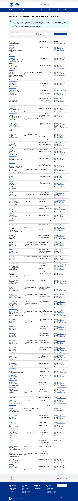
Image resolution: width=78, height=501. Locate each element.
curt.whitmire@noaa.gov (61, 132)
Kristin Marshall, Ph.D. (12, 298)
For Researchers (37, 485)
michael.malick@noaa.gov (61, 348)
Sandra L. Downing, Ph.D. (13, 402)
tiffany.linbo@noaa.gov (60, 435)
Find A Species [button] (12, 9)
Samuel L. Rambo (12, 400)
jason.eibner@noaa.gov (61, 209)
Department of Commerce (34, 499)
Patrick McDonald (12, 371)
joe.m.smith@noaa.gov (60, 236)
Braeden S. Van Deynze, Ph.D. (14, 90)
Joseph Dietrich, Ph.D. (12, 258)
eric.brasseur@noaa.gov (61, 172)
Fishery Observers (26, 492)
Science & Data (38, 488)
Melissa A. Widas (12, 340)
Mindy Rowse (11, 356)
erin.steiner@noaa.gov (60, 182)
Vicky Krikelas (11, 461)
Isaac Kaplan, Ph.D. (12, 194)
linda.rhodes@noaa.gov (61, 315)
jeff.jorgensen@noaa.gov (61, 216)
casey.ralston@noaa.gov (61, 109)
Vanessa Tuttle (11, 459)
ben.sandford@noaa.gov (61, 79)
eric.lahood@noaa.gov (60, 177)
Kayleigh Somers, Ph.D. (13, 282)
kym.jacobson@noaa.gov (61, 302)
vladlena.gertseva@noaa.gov (61, 467)
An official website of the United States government (25, 0)
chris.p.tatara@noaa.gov (61, 124)
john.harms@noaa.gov (60, 245)
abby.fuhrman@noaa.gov (61, 48)
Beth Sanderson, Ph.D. (13, 81)
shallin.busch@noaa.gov (61, 413)
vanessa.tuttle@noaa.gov (61, 460)
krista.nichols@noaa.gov (61, 297)
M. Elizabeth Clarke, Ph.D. (13, 321)
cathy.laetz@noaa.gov (60, 111)
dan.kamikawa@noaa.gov (61, 137)
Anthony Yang (11, 72)
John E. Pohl (11, 242)
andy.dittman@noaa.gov (61, 66)
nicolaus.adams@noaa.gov (61, 366)
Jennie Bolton (11, 217)
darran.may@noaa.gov (60, 139)
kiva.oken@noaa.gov (60, 294)
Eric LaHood (11, 176)
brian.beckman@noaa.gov (61, 94)
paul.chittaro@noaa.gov (61, 376)
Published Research (39, 486)
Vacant (10, 442)
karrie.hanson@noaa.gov (61, 271)
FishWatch (12, 489)
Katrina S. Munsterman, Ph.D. (14, 280)
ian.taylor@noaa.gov (60, 193)
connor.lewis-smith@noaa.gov (62, 127)
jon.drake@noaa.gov (60, 250)
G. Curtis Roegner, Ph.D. (13, 185)
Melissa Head (11, 342)
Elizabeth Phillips (11, 169)
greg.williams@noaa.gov (61, 189)
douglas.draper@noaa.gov (61, 161)
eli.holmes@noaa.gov (60, 164)
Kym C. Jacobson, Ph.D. (13, 301)
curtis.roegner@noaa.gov (61, 186)
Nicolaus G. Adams (12, 365)
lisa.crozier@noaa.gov (60, 317)
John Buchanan (11, 237)
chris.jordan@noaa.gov (60, 116)
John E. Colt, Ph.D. (12, 239)
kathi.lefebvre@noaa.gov (61, 274)
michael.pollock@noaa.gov (61, 350)
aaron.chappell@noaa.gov (61, 45)
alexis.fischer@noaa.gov (61, 61)
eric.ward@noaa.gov (60, 179)
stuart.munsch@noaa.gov (61, 423)
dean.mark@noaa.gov (60, 150)
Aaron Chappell (11, 45)
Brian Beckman (11, 93)
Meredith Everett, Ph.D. (13, 344)
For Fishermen (24, 485)
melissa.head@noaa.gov (61, 343)
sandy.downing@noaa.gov (61, 403)
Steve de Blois (11, 417)
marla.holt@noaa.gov (60, 327)
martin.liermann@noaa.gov (61, 329)
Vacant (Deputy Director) (13, 448)
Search (61, 34)
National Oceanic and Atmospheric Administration (48, 499)
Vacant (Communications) (13, 446)
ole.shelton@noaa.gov (60, 68)
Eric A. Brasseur (11, 171)
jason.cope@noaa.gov (60, 207)
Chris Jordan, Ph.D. (12, 115)
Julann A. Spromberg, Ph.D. (13, 263)
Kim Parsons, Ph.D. (12, 289)
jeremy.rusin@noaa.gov (61, 228)
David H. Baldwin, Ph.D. (13, 142)
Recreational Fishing (26, 491)
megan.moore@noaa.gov (61, 338)
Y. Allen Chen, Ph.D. (12, 468)
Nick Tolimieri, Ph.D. (12, 363)
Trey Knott (11, 440)
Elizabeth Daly (11, 165)
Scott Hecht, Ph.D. (12, 410)
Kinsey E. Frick (11, 292)
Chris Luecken (11, 118)
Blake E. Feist (11, 83)
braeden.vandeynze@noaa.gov (62, 90)
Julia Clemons (11, 265)
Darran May (11, 139)
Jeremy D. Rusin (11, 227)
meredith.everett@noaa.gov (61, 345)
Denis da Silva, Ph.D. (12, 151)
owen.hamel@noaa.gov (61, 369)
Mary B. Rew (11, 330)
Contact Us (48, 485)
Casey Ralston (11, 108)
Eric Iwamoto (11, 174)
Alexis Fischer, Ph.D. (12, 60)
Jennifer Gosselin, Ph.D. (13, 224)
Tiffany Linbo (11, 434)
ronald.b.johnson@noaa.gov (61, 394)
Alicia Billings (11, 63)
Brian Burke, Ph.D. (12, 95)
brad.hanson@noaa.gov (61, 89)
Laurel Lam (11, 306)
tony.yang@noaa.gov (60, 73)
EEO (35, 497)
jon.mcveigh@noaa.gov (61, 254)
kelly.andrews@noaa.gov (61, 285)
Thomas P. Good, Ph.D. (13, 432)
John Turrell (11, 246)
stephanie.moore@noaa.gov (61, 416)
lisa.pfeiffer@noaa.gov (60, 320)
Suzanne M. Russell (12, 427)
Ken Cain (10, 287)
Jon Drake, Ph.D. (11, 249)
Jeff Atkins (10, 213)
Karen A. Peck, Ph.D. (12, 268)
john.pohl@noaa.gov (60, 243)
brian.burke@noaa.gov (60, 96)
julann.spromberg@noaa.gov (61, 264)
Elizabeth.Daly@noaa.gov (61, 166)
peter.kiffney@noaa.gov (61, 383)
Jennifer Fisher (11, 220)
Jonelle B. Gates (11, 256)
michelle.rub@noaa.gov (60, 355)
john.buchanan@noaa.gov (61, 238)
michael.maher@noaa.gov (61, 352)
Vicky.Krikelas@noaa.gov (61, 462)
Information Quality (43, 497)
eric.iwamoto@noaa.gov (61, 175)
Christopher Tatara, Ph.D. (13, 123)
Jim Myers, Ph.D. (11, 232)
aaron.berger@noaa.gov (61, 43)
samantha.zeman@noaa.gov (61, 398)
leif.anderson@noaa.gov (61, 312)
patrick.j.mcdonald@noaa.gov (61, 372)
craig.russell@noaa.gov (60, 129)
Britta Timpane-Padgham (13, 102)
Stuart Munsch (11, 422)
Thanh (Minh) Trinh (12, 430)
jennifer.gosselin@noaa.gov (61, 225)
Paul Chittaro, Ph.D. (12, 375)
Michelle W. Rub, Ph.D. (12, 354)
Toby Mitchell (11, 437)
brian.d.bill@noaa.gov (60, 99)
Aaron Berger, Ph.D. (12, 42)
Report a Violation (51, 489)
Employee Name (14, 32)
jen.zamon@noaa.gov (60, 211)
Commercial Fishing (26, 489)
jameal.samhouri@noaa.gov (61, 197)
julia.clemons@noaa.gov (61, 266)
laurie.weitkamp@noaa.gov (61, 310)
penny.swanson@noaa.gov (61, 380)
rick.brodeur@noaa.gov (60, 390)
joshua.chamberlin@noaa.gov (62, 261)
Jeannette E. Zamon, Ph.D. (13, 210)
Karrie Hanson (11, 271)
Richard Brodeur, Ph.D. (13, 389)
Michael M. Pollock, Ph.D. (13, 349)
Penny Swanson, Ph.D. (13, 380)
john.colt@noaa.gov (60, 240)
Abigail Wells (11, 49)
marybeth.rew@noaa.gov (61, 331)
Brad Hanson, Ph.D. (12, 88)
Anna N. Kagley (11, 70)
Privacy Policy (58, 497)
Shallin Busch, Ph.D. (12, 412)
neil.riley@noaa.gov (60, 362)
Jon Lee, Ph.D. (11, 251)
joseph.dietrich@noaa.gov (61, 259)
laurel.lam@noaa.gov (60, 307)
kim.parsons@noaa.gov (61, 290)
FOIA (38, 497)
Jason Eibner (11, 208)
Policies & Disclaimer (51, 497)
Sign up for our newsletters (21, 478)
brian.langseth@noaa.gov (61, 101)
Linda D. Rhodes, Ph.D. (13, 314)
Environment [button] (42, 9)
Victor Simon (11, 464)
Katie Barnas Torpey (12, 278)
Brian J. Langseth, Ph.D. (13, 100)
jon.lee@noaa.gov (60, 252)
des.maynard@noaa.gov (61, 154)
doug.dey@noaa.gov (60, 159)
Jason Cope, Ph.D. (12, 206)
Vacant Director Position (13, 458)
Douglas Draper (11, 160)
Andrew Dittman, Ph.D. (13, 65)
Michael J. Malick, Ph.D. (12, 347)
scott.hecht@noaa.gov (60, 410)
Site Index (12, 491)
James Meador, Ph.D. (12, 199)
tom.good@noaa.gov (60, 433)
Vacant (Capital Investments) (13, 444)
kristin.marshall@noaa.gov (61, 299)
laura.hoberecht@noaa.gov (61, 304)
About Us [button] (67, 9)
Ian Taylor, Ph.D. (12, 192)
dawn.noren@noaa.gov (60, 147)
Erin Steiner (11, 181)
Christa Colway (11, 121)
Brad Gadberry (11, 85)
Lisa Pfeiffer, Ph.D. (12, 319)
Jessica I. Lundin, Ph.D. (12, 229)
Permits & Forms (25, 488)
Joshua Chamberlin (12, 260)
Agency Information (13, 485)
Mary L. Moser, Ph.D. (12, 335)
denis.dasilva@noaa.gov (61, 152)
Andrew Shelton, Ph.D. (13, 67)
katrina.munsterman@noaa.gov (62, 281)
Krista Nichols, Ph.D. (12, 296)
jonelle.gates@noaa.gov (61, 257)
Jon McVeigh (11, 253)
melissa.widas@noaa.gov (61, 341)
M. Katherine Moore (12, 323)
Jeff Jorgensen (11, 215)
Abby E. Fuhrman (12, 47)
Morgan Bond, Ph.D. (12, 358)
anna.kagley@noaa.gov (60, 70)
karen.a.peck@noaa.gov (61, 269)
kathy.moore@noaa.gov (61, 324)
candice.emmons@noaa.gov (61, 107)
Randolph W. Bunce (12, 387)
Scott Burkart (11, 408)
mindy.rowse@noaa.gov (61, 357)
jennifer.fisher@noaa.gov (61, 221)
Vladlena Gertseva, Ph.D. (13, 466)
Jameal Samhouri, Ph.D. (13, 196)
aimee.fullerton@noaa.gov (61, 56)
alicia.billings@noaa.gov (61, 63)
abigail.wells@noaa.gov (60, 50)
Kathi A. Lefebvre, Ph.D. (13, 273)
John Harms (11, 244)
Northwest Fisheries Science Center (16, 13)
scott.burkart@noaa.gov (61, 409)
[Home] (14, 4)
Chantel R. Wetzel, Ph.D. (13, 113)
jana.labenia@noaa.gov (61, 204)
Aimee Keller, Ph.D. (12, 58)
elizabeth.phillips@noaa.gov (61, 170)
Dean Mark (11, 149)
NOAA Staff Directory (51, 494)
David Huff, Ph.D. (12, 144)
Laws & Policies (13, 488)
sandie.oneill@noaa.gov (61, 405)
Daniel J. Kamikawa (12, 136)
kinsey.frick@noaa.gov (60, 292)
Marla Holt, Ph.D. (12, 326)
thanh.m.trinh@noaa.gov (61, 431)
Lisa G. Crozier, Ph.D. (12, 316)
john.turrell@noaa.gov (60, 247)
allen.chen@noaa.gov (60, 469)
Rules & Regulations (26, 486)
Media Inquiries (50, 488)
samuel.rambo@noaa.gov (61, 401)
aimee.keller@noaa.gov (61, 59)
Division (38, 32)
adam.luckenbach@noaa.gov (61, 53)
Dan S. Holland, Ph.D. (12, 134)
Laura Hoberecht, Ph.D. (13, 303)
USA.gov (63, 497)
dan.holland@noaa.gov (60, 135)
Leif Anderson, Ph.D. (12, 311)
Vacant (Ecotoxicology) (13, 451)
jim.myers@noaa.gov (60, 233)
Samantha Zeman (12, 397)
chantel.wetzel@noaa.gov (61, 114)
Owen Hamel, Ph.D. (12, 368)
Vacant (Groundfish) (12, 453)
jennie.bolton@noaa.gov (61, 218)
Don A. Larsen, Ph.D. (12, 156)
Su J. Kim (10, 425)
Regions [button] (49, 9)
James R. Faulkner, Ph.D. (13, 201)
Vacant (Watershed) (12, 455)
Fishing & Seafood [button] (21, 9)
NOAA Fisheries (61, 499)
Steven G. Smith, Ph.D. (12, 419)
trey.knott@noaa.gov (60, 441)
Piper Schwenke (11, 384)
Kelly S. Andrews (12, 285)
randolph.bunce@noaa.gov (61, 387)
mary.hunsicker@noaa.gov (61, 334)
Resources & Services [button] (58, 9)
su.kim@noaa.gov (60, 426)
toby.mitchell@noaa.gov (61, 437)
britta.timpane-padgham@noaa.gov (63, 103)
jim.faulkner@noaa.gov (60, 202)
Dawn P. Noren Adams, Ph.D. (14, 146)
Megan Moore (11, 337)
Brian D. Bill (11, 98)
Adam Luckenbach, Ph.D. (13, 52)
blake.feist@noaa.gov (60, 84)
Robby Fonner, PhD (12, 391)
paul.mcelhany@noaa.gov (61, 377)
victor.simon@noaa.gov (61, 465)
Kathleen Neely (11, 275)
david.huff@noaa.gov (60, 145)
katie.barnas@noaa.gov (61, 278)
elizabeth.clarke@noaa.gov (61, 322)
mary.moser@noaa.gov (61, 336)
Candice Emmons (12, 106)
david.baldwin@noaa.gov (61, 143)
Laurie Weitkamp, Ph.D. (13, 309)
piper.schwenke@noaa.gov (61, 385)
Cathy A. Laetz (11, 110)
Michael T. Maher (12, 351)
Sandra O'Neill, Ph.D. (12, 405)
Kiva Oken (10, 294)
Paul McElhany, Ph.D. (12, 377)
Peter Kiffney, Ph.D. (12, 382)
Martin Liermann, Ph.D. (13, 328)
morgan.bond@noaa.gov (61, 359)
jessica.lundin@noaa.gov (61, 230)
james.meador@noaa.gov (61, 200)
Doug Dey (10, 158)
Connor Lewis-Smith (12, 125)
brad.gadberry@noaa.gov (61, 85)
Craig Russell (11, 128)
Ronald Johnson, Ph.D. (13, 394)
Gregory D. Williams (12, 188)
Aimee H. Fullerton (12, 56)
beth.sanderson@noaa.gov (61, 82)
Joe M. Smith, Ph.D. (12, 235)
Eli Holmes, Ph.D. (12, 163)
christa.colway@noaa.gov (61, 121)
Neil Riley (10, 361)
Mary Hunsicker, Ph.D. (12, 333)
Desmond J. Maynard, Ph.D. (13, 153)
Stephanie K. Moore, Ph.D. (13, 415)
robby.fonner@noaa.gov (61, 392)
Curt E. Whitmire (11, 132)
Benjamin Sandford (12, 78)
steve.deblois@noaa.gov (61, 418)
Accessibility (32, 497)
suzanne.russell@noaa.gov (61, 428)
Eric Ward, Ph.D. (11, 178)
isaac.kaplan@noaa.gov (61, 195)
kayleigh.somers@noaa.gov (61, 283)
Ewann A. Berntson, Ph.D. (13, 183)
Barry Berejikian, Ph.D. (13, 74)
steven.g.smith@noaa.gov (61, 420)
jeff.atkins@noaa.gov (60, 214)
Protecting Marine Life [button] (32, 9)
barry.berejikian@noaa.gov (61, 75)
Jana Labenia (11, 203)
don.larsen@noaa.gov (60, 157)
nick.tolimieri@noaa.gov (61, 364)
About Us (12, 486)
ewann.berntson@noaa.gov (61, 184)
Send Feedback (62, 485)
